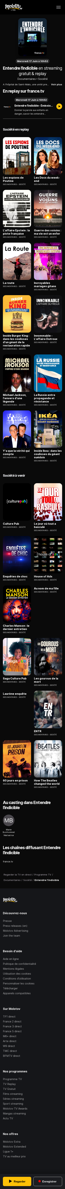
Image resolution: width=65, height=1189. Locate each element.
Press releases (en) (15, 925)
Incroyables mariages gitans (45, 284)
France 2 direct (12, 1021)
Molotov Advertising (15, 930)
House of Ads (43, 576)
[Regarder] (59, 107)
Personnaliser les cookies (18, 983)
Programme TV (12, 1079)
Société (43, 78)
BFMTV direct (11, 1056)
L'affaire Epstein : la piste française (16, 232)
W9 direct (9, 1046)
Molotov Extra (11, 1141)
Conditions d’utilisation (17, 978)
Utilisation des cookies (17, 973)
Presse (7, 921)
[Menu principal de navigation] (58, 7)
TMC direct (10, 1051)
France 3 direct (12, 1026)
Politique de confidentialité (19, 963)
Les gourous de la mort (46, 680)
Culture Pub (11, 523)
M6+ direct (9, 1036)
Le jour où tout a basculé (45, 525)
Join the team (11, 935)
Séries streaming (13, 1098)
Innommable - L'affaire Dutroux (45, 337)
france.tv (8, 861)
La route (8, 283)
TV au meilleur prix (14, 1156)
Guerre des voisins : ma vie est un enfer (47, 232)
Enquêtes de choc (15, 576)
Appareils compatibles (17, 993)
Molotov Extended (14, 1146)
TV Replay (9, 1084)
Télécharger (10, 988)
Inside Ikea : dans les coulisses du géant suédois (48, 454)
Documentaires (27, 78)
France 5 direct (12, 1031)
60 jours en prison (15, 780)
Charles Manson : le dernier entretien (16, 627)
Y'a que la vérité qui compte (16, 452)
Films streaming (13, 1094)
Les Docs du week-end (47, 179)
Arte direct (9, 1041)
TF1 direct (9, 1016)
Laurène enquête (15, 693)
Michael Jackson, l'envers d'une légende (14, 398)
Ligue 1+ (8, 1151)
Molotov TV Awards (15, 1108)
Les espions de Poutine (13, 179)
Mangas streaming (14, 1113)
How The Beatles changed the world (47, 782)
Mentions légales (13, 968)
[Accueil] (13, 7)
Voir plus (56, 84)
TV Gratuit (9, 1089)
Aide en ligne (11, 959)
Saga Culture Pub (15, 678)
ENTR (37, 731)
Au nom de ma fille (46, 588)
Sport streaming (13, 1103)
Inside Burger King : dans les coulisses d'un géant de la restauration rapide (16, 340)
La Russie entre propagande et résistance (44, 398)
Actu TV (8, 1118)
